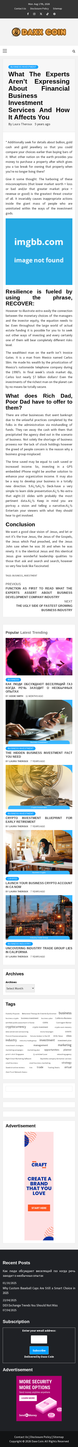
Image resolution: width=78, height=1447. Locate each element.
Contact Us (20, 8)
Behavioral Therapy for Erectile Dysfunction (39, 1013)
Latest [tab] (25, 632)
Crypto (12, 878)
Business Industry (19, 944)
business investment (29, 1018)
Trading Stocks (54, 1067)
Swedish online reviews (15, 1067)
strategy (66, 1062)
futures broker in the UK (40, 1036)
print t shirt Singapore (15, 1054)
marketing (64, 1045)
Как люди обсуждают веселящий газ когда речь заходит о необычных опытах (39, 688)
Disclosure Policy (39, 8)
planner (67, 1049)
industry (11, 1040)
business (17, 575)
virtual (67, 1067)
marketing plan (33, 1050)
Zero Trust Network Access (16, 1072)
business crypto (12, 1018)
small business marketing (39, 1063)
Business (13, 679)
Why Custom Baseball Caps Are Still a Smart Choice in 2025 (39, 1290)
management (41, 1045)
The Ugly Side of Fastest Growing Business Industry (44, 606)
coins (45, 1022)
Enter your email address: (39, 1343)
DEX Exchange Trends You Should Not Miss (30, 1305)
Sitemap (57, 8)
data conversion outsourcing (17, 1032)
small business (12, 1063)
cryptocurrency (16, 1027)
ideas (68, 1035)
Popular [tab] (12, 632)
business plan (47, 1018)
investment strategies (15, 1045)
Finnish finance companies (16, 1036)
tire (30, 1067)
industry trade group (28, 1040)
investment (30, 575)
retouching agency (64, 1054)
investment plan (64, 1040)
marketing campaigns (14, 1050)
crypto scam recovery (63, 1027)
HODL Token (58, 1036)
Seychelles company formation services (55, 1058)
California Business (63, 1018)
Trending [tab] (40, 632)
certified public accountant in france (20, 1022)
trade (40, 1067)
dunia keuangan (46, 1032)
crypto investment (40, 1027)
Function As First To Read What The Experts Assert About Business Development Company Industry (39, 591)
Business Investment (23, 67)
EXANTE (68, 1032)
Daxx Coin (47, 1356)
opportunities (51, 1049)
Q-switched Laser (40, 1054)
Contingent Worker (63, 1022)
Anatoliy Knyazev (13, 1013)
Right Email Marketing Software (18, 1058)
